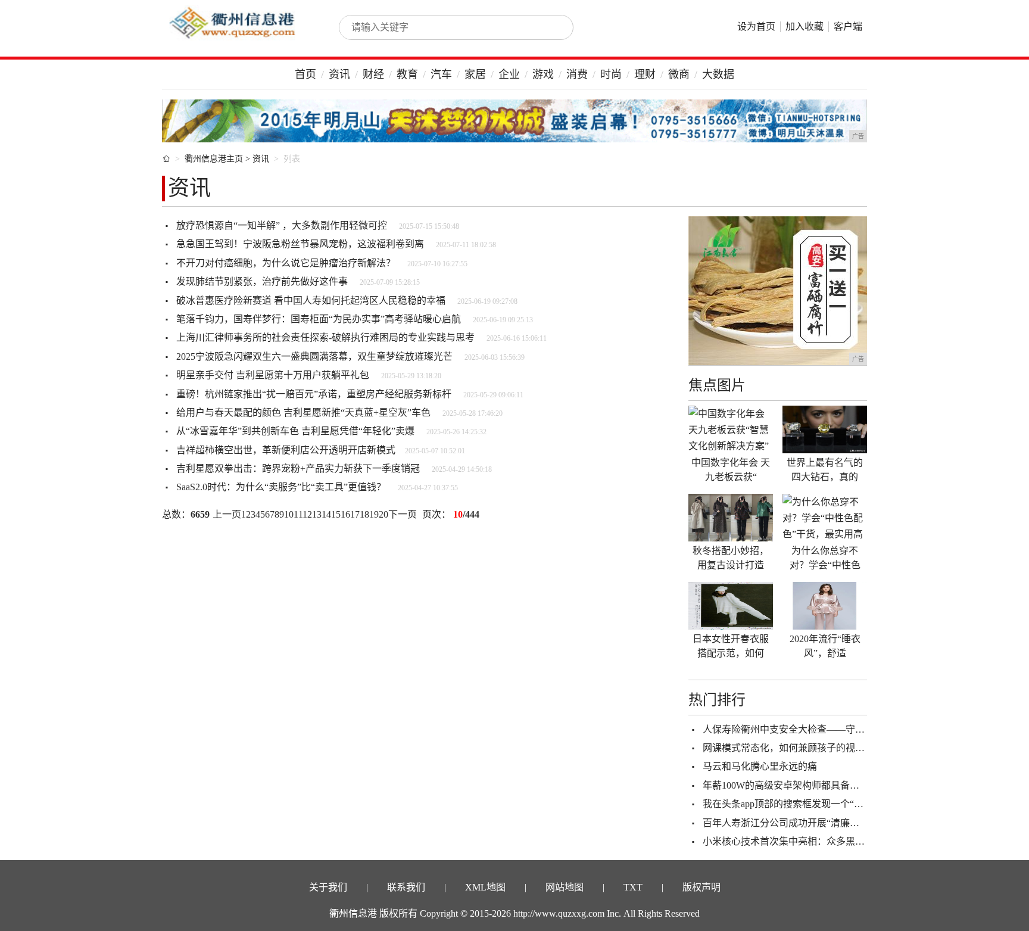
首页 (305, 74)
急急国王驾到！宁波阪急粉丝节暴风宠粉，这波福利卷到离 (300, 244)
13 (317, 514)
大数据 (718, 74)
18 (364, 514)
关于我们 (328, 887)
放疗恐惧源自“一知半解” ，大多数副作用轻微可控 (281, 225)
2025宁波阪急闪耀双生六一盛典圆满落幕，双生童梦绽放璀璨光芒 (314, 356)
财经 (373, 74)
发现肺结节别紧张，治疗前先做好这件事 (262, 281)
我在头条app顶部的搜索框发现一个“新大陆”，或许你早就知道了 (837, 804)
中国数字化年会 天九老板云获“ (730, 469)
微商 (679, 74)
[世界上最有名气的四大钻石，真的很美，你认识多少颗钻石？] (824, 429)
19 (374, 514)
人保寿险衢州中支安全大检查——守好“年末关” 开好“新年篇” (831, 729)
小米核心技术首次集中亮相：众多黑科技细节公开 (807, 841)
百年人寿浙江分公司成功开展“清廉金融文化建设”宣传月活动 (831, 823)
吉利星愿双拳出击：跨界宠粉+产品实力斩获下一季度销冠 (298, 468)
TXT (633, 887)
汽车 (441, 74)
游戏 (543, 74)
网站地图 (564, 887)
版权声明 (701, 887)
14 (326, 514)
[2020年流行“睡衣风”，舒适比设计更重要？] (824, 606)
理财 (645, 74)
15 (336, 514)
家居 (475, 74)
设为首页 (756, 26)
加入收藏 (804, 26)
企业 (509, 74)
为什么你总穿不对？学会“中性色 (825, 558)
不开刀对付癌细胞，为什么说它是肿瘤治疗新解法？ (285, 263)
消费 (577, 74)
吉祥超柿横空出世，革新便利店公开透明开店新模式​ (285, 450)
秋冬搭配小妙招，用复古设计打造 (731, 558)
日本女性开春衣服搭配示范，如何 (731, 646)
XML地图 (485, 887)
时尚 (611, 74)
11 (298, 514)
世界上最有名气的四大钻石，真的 (825, 469)
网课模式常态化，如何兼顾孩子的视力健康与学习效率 (817, 748)
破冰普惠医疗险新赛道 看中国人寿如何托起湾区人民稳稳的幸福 (310, 300)
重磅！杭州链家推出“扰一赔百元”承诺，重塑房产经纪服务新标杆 (313, 394)
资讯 (339, 74)
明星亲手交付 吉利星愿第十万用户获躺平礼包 (272, 375)
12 (307, 514)
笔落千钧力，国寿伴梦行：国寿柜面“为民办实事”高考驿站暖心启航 (318, 319)
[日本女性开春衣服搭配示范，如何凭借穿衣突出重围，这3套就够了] (730, 606)
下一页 (402, 514)
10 (289, 514)
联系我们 (406, 887)
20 (383, 514)
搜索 (551, 27)
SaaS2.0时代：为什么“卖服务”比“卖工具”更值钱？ (281, 487)
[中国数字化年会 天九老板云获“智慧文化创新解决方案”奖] (730, 429)
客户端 (848, 26)
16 (345, 514)
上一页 (227, 514)
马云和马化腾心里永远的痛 (760, 766)
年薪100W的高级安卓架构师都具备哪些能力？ (800, 785)
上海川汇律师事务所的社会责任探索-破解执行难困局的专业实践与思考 (325, 337)
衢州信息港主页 (214, 158)
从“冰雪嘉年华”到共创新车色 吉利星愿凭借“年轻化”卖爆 (295, 431)
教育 (407, 74)
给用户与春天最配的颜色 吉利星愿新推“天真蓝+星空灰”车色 (303, 412)
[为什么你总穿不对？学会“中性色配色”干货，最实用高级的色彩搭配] (824, 517)
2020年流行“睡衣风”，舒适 (825, 646)
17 (355, 514)
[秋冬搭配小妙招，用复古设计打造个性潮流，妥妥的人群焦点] (730, 517)
